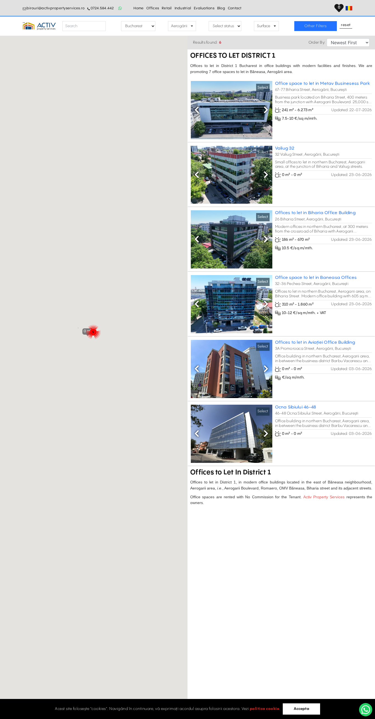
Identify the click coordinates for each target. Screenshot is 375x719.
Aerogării (179, 26)
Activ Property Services (324, 497)
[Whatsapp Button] (120, 8)
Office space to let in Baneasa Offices (316, 277)
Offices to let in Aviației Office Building (315, 342)
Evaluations (204, 8)
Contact (235, 8)
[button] (197, 110)
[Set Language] (349, 8)
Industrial (183, 8)
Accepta (301, 709)
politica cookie (264, 709)
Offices (152, 8)
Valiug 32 (284, 148)
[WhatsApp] (365, 709)
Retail (167, 8)
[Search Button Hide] (110, 26)
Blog (221, 8)
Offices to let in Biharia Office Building (315, 213)
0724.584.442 (102, 8)
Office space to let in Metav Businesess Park (322, 83)
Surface (263, 26)
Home (138, 8)
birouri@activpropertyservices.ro (56, 8)
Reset (346, 25)
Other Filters (315, 26)
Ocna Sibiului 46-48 (295, 407)
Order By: (317, 42)
